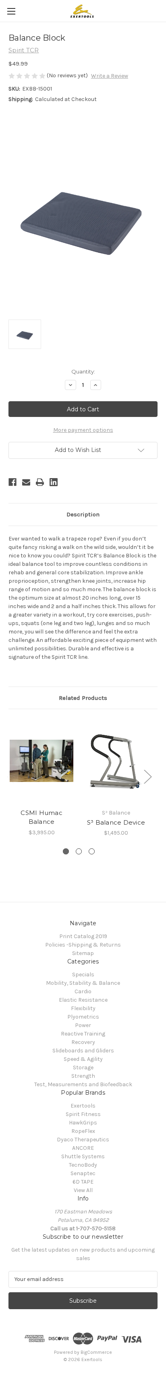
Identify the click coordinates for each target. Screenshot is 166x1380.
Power (83, 1025)
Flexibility (83, 1008)
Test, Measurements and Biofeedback (83, 1084)
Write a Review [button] (109, 75)
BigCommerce (96, 1352)
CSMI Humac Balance (41, 817)
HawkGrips (83, 1122)
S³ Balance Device (116, 822)
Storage (83, 1067)
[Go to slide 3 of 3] (92, 851)
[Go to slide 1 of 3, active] (66, 851)
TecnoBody (83, 1164)
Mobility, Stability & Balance (83, 983)
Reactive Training (83, 1033)
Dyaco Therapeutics (83, 1139)
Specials (83, 974)
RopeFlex (83, 1131)
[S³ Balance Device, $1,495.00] (116, 760)
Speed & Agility (83, 1059)
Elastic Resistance (83, 999)
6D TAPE (83, 1181)
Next (147, 776)
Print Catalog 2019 (83, 936)
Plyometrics (83, 1016)
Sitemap (83, 953)
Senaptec (83, 1173)
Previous (10, 776)
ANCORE (83, 1148)
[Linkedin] (54, 482)
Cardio (83, 991)
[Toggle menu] (11, 11)
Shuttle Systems (83, 1156)
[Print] (40, 482)
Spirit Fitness (83, 1114)
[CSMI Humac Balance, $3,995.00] (41, 760)
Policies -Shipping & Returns (83, 944)
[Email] (26, 482)
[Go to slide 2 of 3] (79, 851)
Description (83, 514)
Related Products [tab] (83, 697)
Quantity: (83, 371)
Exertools (83, 1105)
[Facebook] (12, 482)
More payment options (83, 430)
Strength (83, 1076)
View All (83, 1190)
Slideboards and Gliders (83, 1050)
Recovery (83, 1042)
